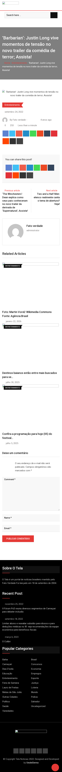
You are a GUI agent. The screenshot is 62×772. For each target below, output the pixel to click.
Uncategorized (38, 706)
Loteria (34, 687)
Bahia (5, 659)
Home (7, 63)
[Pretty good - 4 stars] (9, 463)
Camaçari (7, 664)
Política (6, 701)
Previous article (12, 190)
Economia (36, 669)
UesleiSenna (32, 762)
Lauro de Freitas (10, 687)
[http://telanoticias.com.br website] (29, 119)
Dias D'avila (7, 669)
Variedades (8, 711)
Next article (51, 190)
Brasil (34, 659)
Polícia (34, 697)
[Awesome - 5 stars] (12, 463)
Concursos (36, 664)
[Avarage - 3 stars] (7, 463)
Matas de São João (12, 692)
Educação (7, 673)
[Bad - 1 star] (2, 463)
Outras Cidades (10, 697)
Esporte (35, 678)
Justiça (34, 683)
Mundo (34, 692)
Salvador (35, 701)
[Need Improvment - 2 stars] (5, 463)
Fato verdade (34, 225)
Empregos (36, 673)
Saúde (5, 706)
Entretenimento (19, 63)
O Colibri (6, 641)
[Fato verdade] (32, 119)
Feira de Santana (10, 683)
